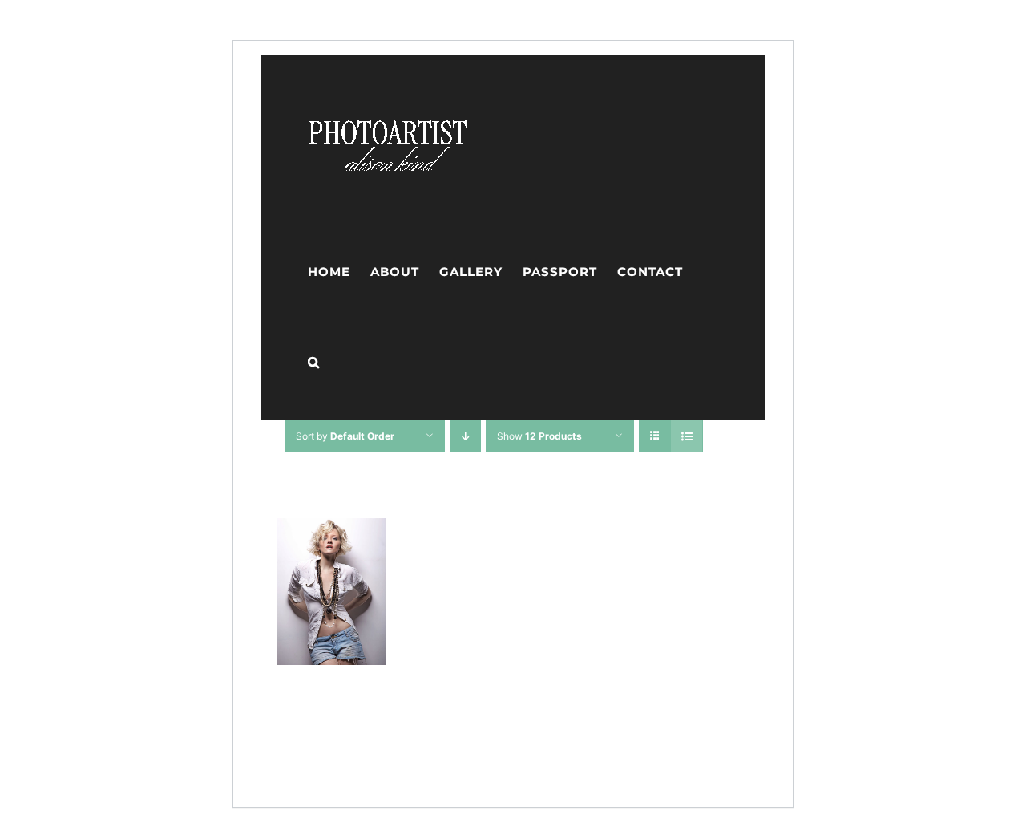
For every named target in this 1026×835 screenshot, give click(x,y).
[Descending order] (465, 436)
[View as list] (686, 436)
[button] (314, 362)
